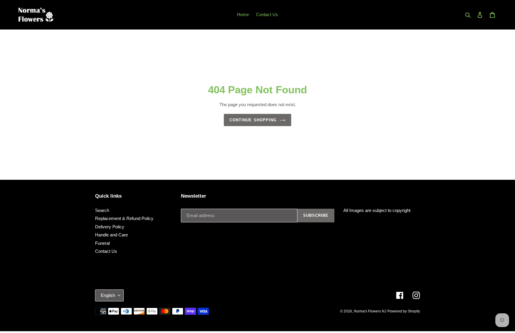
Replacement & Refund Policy (124, 218)
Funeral (102, 243)
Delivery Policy (109, 226)
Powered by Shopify (403, 311)
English (108, 295)
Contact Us (106, 251)
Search (102, 210)
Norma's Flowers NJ (370, 311)
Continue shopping (253, 120)
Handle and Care (111, 234)
